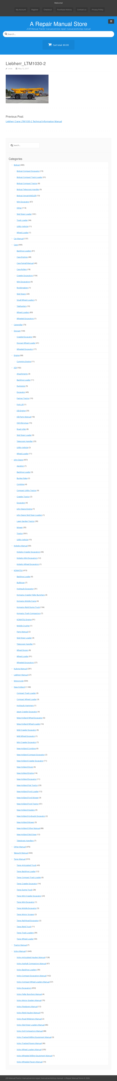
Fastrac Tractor (23, 398)
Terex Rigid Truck (24, 926)
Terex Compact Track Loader (29, 877)
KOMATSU (18, 570)
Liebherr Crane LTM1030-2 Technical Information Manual (34, 121)
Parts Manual (22, 631)
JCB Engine (21, 410)
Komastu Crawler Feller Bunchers (31, 595)
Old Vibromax (22, 423)
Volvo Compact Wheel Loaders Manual (33, 982)
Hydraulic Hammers (25, 705)
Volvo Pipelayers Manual (27, 1006)
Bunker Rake (22, 478)
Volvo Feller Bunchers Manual (29, 994)
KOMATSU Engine (24, 619)
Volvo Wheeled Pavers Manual (29, 1062)
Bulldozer (21, 582)
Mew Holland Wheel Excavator (30, 718)
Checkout (48, 9)
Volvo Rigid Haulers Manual (28, 1012)
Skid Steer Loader (24, 214)
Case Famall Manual (25, 263)
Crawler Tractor (23, 496)
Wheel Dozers (22, 650)
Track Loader (22, 220)
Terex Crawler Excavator (27, 883)
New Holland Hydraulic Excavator (31, 816)
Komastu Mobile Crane (26, 601)
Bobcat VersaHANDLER (26, 195)
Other (19, 208)
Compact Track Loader (26, 693)
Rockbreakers (22, 287)
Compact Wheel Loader (27, 699)
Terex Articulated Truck (26, 865)
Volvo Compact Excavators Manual (31, 975)
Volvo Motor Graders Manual (29, 1000)
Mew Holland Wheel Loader (28, 724)
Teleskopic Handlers (25, 840)
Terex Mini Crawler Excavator (29, 896)
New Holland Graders (26, 810)
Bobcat (17, 165)
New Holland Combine (26, 748)
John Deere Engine (24, 509)
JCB (15, 367)
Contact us (81, 9)
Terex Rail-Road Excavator (28, 920)
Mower (20, 527)
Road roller (21, 429)
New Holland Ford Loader (28, 791)
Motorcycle (18, 681)
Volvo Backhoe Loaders (27, 969)
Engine (17, 355)
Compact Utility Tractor (26, 490)
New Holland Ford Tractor (28, 803)
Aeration (20, 466)
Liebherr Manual (21, 675)
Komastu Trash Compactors (28, 613)
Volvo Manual (20, 951)
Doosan (17, 331)
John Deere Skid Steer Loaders (29, 515)
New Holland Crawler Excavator (30, 760)
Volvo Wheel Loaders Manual (29, 1049)
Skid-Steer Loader (24, 638)
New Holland (19, 687)
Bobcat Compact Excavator (28, 171)
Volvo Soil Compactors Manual (30, 1031)
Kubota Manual (20, 668)
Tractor (20, 533)
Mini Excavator (23, 201)
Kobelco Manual (21, 545)
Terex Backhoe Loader (26, 871)
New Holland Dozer (25, 767)
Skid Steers (21, 294)
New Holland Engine (25, 773)
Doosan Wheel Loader (26, 343)
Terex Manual (19, 859)
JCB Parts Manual (24, 416)
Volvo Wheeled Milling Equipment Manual (34, 1055)
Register (34, 9)
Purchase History (64, 9)
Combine (20, 484)
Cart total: (60, 45)
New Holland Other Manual (28, 828)
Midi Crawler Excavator (26, 730)
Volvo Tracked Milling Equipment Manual (34, 1037)
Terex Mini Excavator (25, 902)
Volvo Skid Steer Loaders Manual (31, 1025)
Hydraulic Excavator (25, 588)
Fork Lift (20, 404)
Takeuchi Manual (21, 853)
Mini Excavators (23, 281)
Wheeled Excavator (25, 349)
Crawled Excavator (24, 337)
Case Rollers (22, 269)
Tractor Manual (20, 945)
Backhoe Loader (23, 380)
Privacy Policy (97, 9)
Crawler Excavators (25, 275)
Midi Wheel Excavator (26, 736)
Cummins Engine (24, 361)
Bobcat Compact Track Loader (29, 177)
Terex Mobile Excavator (27, 908)
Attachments (22, 374)
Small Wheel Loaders (25, 300)
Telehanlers (21, 306)
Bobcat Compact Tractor (27, 183)
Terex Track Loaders (25, 932)
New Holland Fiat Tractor (27, 785)
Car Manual (19, 238)
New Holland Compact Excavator (31, 754)
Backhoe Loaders (24, 251)
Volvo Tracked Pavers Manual (29, 1043)
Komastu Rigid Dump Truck (28, 607)
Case (16, 244)
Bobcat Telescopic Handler (28, 189)
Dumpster (21, 386)
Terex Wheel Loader (25, 939)
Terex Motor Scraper (25, 914)
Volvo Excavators (24, 988)
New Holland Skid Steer (27, 834)
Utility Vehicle (22, 226)
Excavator (21, 392)
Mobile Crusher (23, 625)
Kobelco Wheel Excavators (28, 564)
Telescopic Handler (25, 441)
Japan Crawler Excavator (27, 711)
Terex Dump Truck (24, 889)
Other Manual (20, 846)
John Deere (18, 459)
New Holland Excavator (27, 779)
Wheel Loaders (23, 312)
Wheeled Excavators (25, 318)
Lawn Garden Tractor (26, 521)
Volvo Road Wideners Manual (29, 1019)
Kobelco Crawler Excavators (28, 552)
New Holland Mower (25, 822)
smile (10, 68)
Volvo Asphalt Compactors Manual (31, 963)
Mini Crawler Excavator (26, 742)
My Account (21, 9)
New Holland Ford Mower (28, 797)
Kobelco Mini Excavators (27, 558)
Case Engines (22, 257)
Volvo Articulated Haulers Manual (31, 957)
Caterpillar (18, 324)
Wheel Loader (22, 232)
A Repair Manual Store (58, 23)
